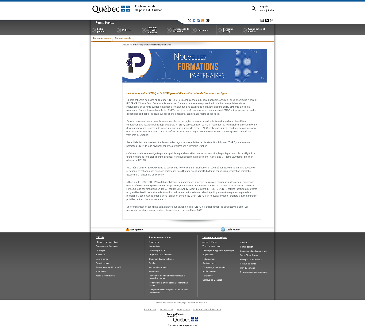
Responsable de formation (181, 30)
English (264, 6)
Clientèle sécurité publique (152, 30)
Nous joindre (267, 10)
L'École (100, 237)
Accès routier (233, 230)
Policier (126, 30)
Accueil (125, 45)
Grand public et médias (256, 30)
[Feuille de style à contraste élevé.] (262, 20)
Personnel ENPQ (228, 30)
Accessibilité (166, 309)
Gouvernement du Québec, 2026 (182, 326)
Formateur (203, 30)
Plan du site (150, 309)
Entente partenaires (102, 39)
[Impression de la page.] (271, 20)
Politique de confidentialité (207, 309)
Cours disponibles (123, 38)
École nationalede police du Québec (149, 8)
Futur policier (101, 30)
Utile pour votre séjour (214, 237)
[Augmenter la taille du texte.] (267, 20)
